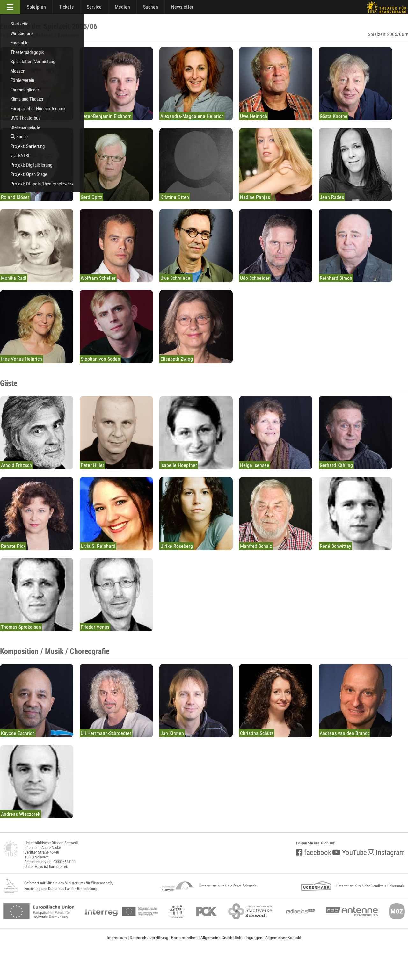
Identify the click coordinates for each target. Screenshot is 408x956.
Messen (18, 71)
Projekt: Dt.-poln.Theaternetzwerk (42, 184)
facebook (316, 852)
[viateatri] (177, 911)
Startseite (19, 24)
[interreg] (121, 911)
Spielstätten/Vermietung (33, 61)
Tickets (66, 7)
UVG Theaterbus (25, 118)
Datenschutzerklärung (149, 937)
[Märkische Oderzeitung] (397, 911)
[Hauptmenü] (10, 7)
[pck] (206, 911)
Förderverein (22, 80)
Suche (21, 137)
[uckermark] (316, 886)
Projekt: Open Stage (29, 174)
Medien (122, 7)
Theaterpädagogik (27, 52)
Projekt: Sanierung (28, 146)
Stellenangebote (25, 127)
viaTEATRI (20, 155)
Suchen (150, 7)
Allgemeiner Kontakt (283, 937)
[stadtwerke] (250, 911)
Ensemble (19, 43)
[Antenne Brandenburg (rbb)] (352, 911)
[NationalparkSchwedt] (177, 886)
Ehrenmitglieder (25, 90)
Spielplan (36, 7)
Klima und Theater (27, 99)
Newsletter (182, 7)
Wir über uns (22, 33)
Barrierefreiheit (184, 937)
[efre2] (38, 911)
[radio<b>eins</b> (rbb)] (299, 911)
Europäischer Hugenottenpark (38, 109)
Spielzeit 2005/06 (386, 34)
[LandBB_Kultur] (11, 886)
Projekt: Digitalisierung (31, 165)
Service (94, 7)
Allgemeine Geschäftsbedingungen (231, 937)
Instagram (389, 852)
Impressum (117, 937)
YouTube (353, 852)
